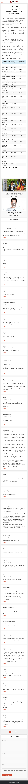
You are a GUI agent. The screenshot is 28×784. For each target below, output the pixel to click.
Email (3, 759)
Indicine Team (18, 15)
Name (4, 753)
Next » (16, 731)
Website (4, 764)
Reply (4, 237)
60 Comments (10, 15)
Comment (4, 740)
